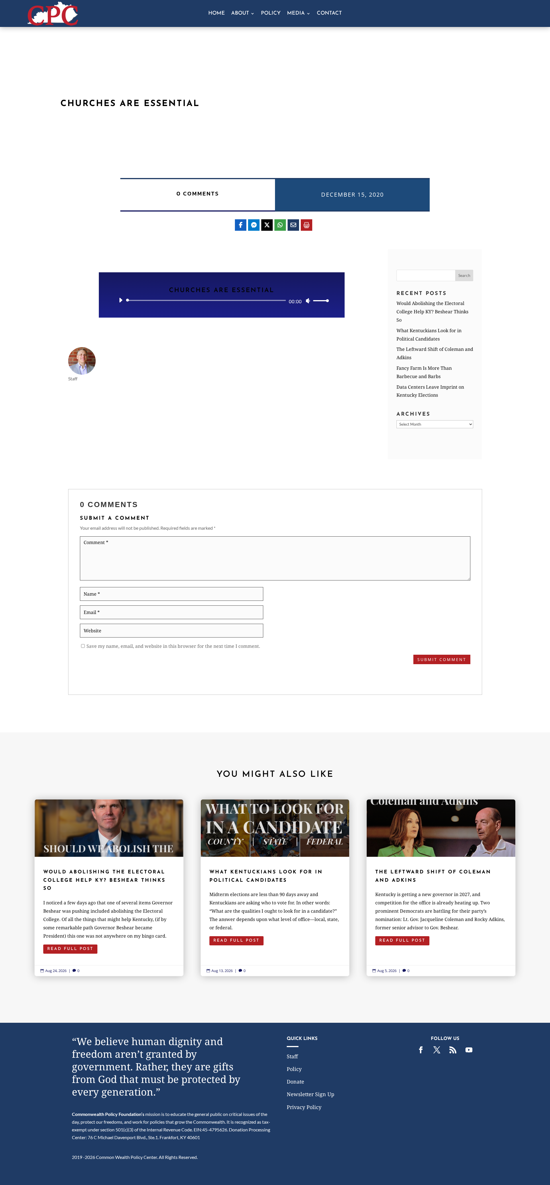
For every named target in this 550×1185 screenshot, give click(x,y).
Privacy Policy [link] (304, 1107)
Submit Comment (441, 659)
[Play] (120, 300)
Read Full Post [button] (70, 949)
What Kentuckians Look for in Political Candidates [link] (275, 887)
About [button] (240, 13)
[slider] (319, 300)
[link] (53, 23)
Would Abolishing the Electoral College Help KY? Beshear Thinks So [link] (432, 311)
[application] (221, 300)
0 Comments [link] (197, 193)
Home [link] (216, 13)
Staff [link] (292, 1056)
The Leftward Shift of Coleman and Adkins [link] (441, 887)
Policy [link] (271, 13)
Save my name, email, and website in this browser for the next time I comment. (173, 646)
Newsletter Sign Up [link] (310, 1094)
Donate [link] (295, 1081)
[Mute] (308, 300)
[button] (464, 275)
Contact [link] (329, 13)
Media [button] (296, 13)
